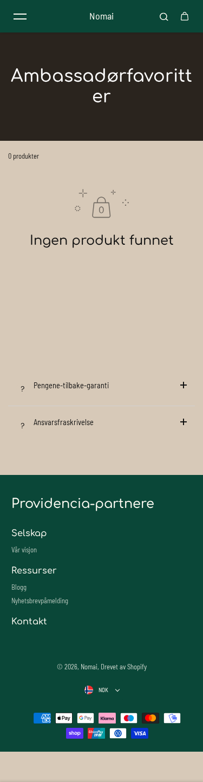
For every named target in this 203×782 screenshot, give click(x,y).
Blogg (19, 587)
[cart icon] (184, 16)
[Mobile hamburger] (20, 16)
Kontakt (29, 622)
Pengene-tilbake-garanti (71, 385)
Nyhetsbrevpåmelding (39, 600)
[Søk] (164, 16)
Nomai (89, 666)
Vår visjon (24, 549)
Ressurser (34, 571)
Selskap (29, 533)
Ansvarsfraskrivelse (64, 422)
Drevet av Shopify (124, 666)
